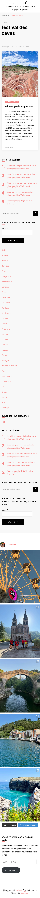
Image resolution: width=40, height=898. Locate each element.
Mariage (5, 334)
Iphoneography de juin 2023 (19, 106)
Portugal (5, 408)
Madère (5, 339)
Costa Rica (6, 381)
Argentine (6, 329)
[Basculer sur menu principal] (3, 6)
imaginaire (6, 276)
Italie (4, 250)
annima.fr (20, 3)
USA (4, 387)
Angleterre (6, 313)
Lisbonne (6, 297)
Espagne (5, 360)
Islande (5, 255)
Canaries (5, 287)
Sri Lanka (6, 303)
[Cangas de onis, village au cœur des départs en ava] (20, 686)
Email (5, 228)
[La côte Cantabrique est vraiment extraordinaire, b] (20, 795)
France (8, 101)
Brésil (4, 402)
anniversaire (7, 282)
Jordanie (5, 308)
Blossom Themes (30, 892)
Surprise (5, 266)
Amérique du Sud (9, 366)
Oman (4, 392)
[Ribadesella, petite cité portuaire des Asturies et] (20, 740)
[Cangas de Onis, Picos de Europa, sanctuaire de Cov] (20, 631)
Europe (5, 355)
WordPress (24, 894)
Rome (4, 324)
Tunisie (5, 318)
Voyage (15, 101)
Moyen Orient (8, 376)
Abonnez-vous (10, 870)
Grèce (4, 292)
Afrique (5, 261)
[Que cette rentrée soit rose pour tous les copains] (20, 577)
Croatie (5, 271)
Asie (3, 371)
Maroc (4, 397)
